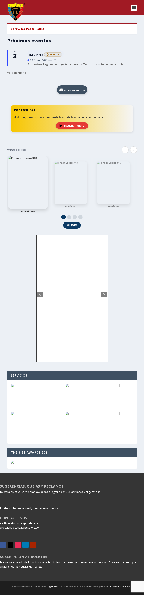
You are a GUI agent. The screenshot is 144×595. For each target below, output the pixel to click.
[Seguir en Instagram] (18, 545)
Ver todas (72, 225)
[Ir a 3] (75, 217)
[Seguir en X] (11, 545)
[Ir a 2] (69, 217)
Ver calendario (16, 73)
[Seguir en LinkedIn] (25, 545)
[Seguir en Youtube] (33, 545)
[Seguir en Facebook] (3, 545)
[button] (104, 295)
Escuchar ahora (74, 125)
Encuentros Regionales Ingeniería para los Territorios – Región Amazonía (75, 64)
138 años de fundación (122, 586)
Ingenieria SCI (55, 586)
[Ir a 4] (80, 217)
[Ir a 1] (63, 217)
